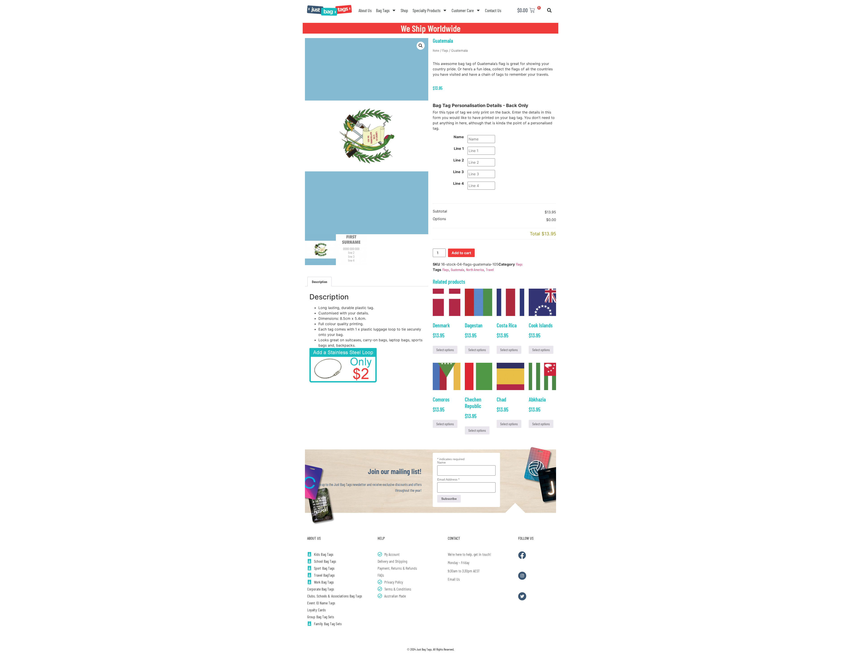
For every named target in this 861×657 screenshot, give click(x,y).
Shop (404, 10)
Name (459, 137)
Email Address (448, 479)
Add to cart (461, 253)
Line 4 (458, 183)
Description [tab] (319, 281)
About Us (365, 10)
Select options (445, 350)
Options (439, 219)
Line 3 (458, 172)
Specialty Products (426, 10)
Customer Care (463, 10)
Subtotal (440, 211)
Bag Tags (382, 10)
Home (436, 50)
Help (381, 538)
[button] (549, 10)
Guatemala (457, 269)
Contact (454, 538)
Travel (490, 269)
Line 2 (458, 160)
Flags (445, 50)
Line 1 (459, 148)
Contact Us (493, 10)
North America (475, 269)
